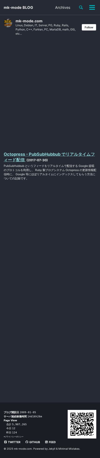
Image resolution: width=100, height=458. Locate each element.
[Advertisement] (50, 93)
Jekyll (51, 448)
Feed (52, 442)
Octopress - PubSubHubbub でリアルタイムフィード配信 (49, 157)
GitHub (34, 442)
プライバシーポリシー (14, 436)
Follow (89, 27)
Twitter (13, 442)
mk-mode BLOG (18, 7)
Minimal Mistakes (69, 448)
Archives (62, 7)
